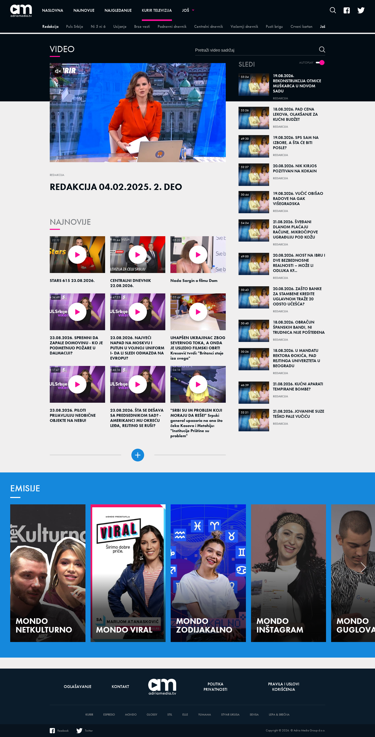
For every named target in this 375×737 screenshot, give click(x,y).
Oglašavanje (77, 686)
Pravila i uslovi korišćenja (283, 686)
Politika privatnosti (215, 686)
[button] (363, 568)
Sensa (254, 715)
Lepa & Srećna (279, 715)
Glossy (152, 715)
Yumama (204, 715)
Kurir (89, 715)
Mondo (130, 715)
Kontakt (120, 686)
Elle (185, 715)
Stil (169, 715)
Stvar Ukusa (230, 715)
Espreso (109, 715)
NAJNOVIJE (70, 222)
